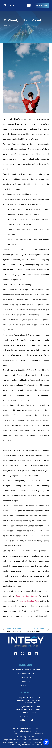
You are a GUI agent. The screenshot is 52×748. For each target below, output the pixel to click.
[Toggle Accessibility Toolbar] (46, 742)
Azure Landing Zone (30, 601)
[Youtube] (29, 653)
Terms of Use (15, 730)
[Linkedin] (36, 653)
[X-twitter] (22, 653)
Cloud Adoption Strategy (27, 596)
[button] (29, 5)
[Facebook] (15, 653)
